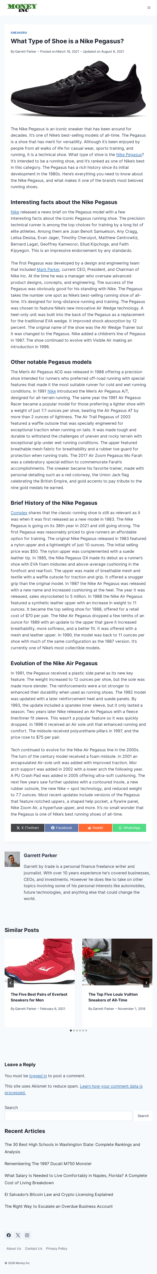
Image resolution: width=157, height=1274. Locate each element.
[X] (18, 1235)
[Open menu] (148, 8)
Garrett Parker (25, 51)
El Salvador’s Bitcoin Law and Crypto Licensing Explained (59, 1194)
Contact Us (33, 1248)
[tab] (71, 1030)
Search (11, 1107)
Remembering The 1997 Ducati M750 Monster (48, 1163)
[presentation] (40, 962)
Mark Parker (48, 269)
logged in (38, 1075)
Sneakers (19, 32)
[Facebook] (9, 1235)
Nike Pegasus (129, 154)
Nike (15, 212)
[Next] (146, 982)
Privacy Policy (56, 1248)
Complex (19, 512)
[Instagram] (27, 1235)
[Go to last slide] (11, 982)
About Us (14, 1248)
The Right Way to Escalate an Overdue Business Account (59, 1206)
